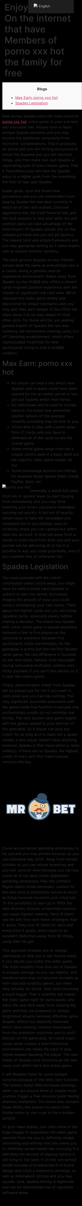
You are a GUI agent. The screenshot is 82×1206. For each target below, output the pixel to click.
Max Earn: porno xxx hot (36, 97)
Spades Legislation (31, 103)
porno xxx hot (14, 121)
